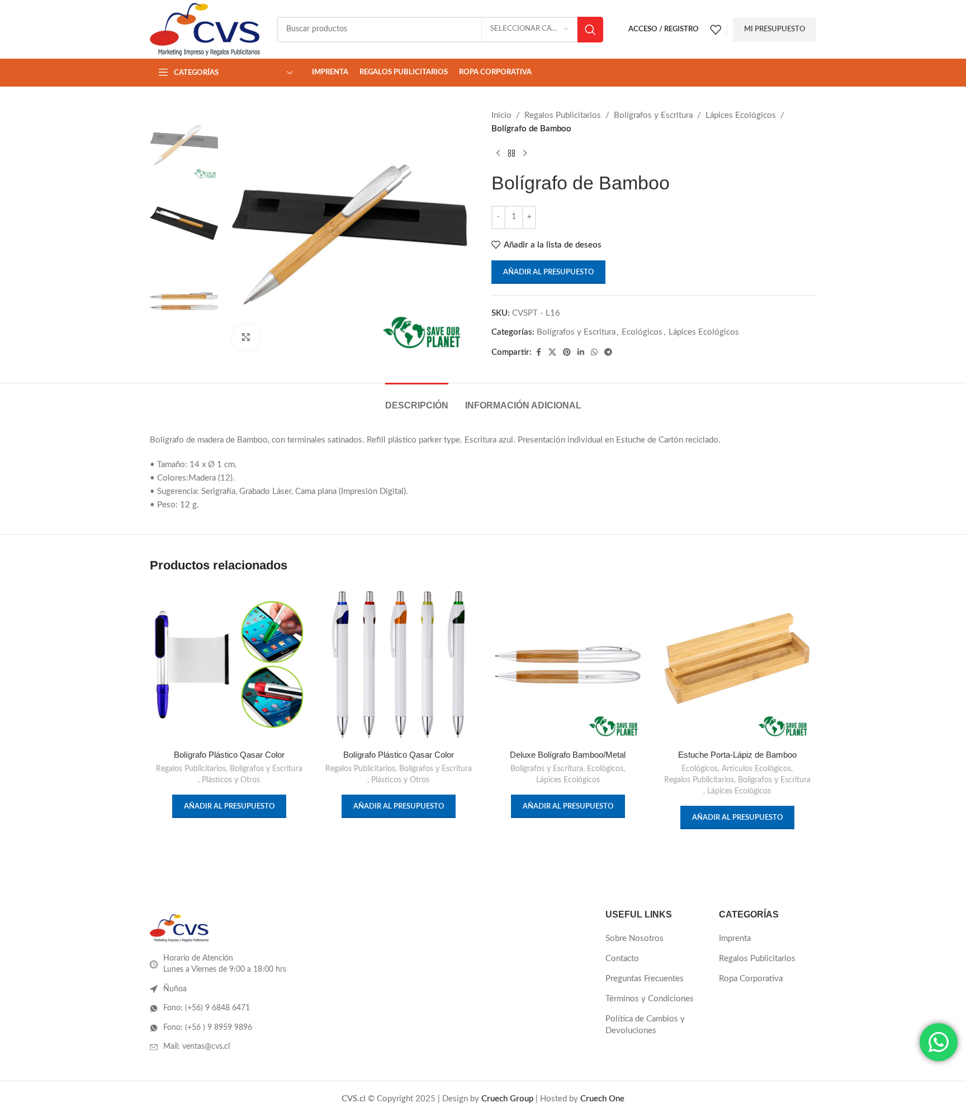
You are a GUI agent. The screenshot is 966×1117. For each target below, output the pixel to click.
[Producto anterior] (498, 153)
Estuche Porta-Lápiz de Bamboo (737, 754)
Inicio (501, 115)
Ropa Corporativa (751, 979)
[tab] (416, 400)
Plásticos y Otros (231, 780)
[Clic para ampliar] (246, 337)
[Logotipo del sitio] (205, 29)
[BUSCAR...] (590, 29)
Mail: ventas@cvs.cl (196, 1047)
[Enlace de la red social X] (552, 352)
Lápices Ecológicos (740, 115)
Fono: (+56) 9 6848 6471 (206, 1008)
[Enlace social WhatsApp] (594, 352)
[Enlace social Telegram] (608, 352)
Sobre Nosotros (634, 938)
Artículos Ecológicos (756, 769)
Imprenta (735, 938)
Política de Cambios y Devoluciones (645, 1025)
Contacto (622, 958)
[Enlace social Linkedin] (581, 352)
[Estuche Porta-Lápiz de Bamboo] (737, 665)
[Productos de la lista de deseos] (715, 29)
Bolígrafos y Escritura (653, 115)
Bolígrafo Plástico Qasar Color (229, 754)
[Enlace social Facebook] (538, 352)
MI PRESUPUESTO (774, 29)
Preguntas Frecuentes (644, 979)
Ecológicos (642, 332)
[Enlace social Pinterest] (567, 352)
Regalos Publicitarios (562, 115)
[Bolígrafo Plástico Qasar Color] (229, 665)
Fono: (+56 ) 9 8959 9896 (207, 1028)
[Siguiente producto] (525, 153)
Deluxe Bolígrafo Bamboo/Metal (568, 754)
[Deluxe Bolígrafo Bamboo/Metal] (568, 665)
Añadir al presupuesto (548, 272)
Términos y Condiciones (649, 999)
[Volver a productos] (511, 153)
